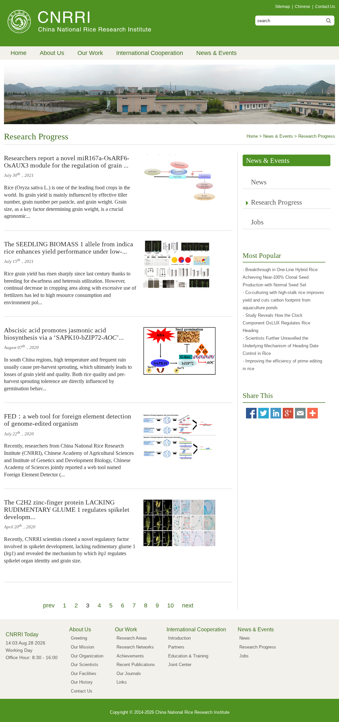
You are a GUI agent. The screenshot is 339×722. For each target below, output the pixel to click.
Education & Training (188, 655)
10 (170, 605)
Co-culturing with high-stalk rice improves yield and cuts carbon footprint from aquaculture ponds (283, 300)
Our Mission (82, 647)
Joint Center (179, 664)
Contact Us (325, 6)
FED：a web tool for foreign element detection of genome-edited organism (67, 419)
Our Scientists (84, 664)
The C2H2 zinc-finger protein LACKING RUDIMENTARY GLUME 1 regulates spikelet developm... (66, 509)
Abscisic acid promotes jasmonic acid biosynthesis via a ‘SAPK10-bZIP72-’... (64, 333)
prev (49, 605)
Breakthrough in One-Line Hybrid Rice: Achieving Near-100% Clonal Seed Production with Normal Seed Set (281, 277)
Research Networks (135, 647)
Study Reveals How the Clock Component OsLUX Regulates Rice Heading (276, 323)
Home (18, 53)
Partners (176, 647)
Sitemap (282, 6)
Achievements (130, 655)
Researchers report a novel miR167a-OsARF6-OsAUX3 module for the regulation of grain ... (66, 161)
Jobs (257, 222)
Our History (82, 682)
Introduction (179, 638)
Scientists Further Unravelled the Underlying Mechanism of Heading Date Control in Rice (280, 346)
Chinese (302, 6)
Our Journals (129, 673)
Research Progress (276, 202)
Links (122, 682)
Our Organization (87, 655)
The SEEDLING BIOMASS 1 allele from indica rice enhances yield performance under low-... (68, 247)
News (258, 182)
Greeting (79, 638)
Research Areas (132, 638)
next (187, 605)
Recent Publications (136, 664)
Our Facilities (83, 673)
